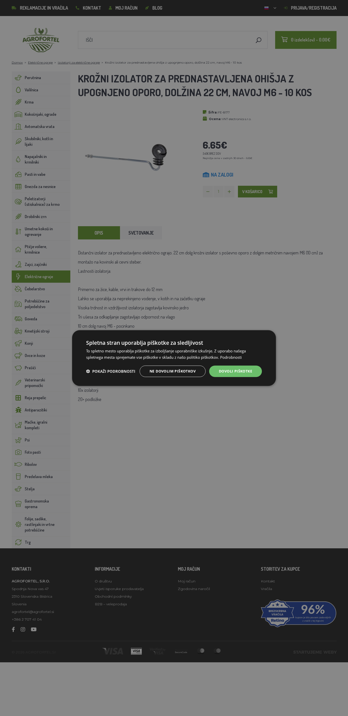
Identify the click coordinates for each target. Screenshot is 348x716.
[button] (110, 371)
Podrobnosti (231, 357)
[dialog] (174, 358)
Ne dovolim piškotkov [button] (173, 371)
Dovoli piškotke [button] (235, 371)
